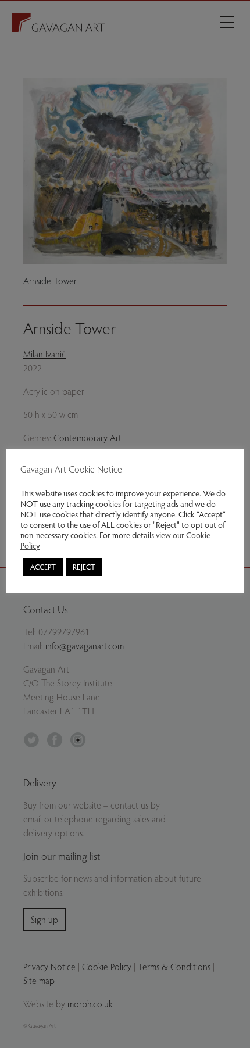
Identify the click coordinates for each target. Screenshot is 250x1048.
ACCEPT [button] (43, 566)
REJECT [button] (84, 566)
